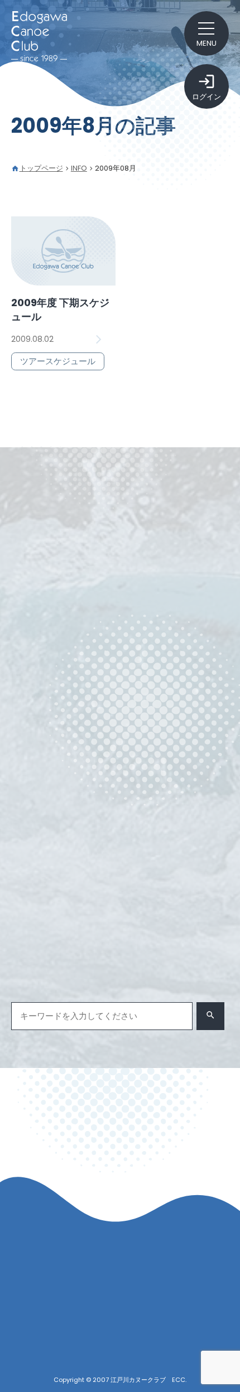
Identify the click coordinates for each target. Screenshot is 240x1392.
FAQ (44, 1354)
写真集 (32, 873)
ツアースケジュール (127, 852)
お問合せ (40, 1335)
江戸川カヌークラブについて (77, 1297)
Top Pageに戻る (120, 1131)
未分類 (77, 873)
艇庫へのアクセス (69, 1316)
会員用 (197, 852)
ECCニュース (45, 852)
